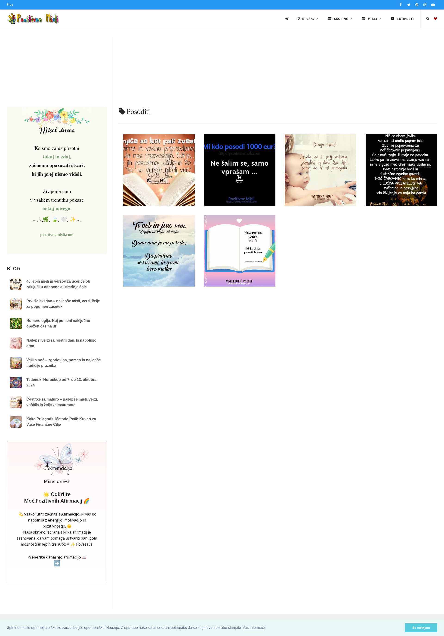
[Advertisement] (222, 72)
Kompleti (405, 19)
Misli (372, 19)
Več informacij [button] (254, 628)
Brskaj (308, 19)
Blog (10, 4)
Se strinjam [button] (421, 628)
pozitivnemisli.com (57, 234)
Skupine (341, 19)
